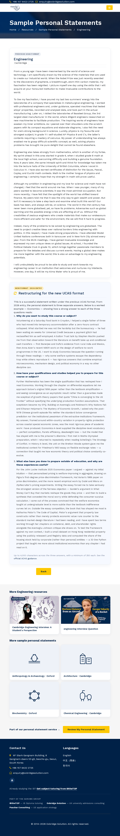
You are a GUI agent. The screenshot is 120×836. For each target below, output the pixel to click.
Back (43, 571)
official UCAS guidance (25, 558)
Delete (75, 571)
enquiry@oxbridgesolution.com (56, 1)
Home (13, 29)
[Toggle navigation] (109, 7)
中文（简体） (70, 760)
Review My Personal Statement (86, 729)
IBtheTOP (15, 803)
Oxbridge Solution (56, 803)
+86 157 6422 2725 (23, 1)
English (67, 755)
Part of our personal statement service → (35, 729)
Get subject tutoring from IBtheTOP (57, 788)
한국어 (66, 765)
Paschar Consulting (20, 807)
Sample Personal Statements (55, 29)
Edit (58, 571)
